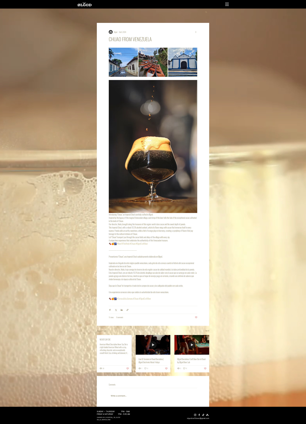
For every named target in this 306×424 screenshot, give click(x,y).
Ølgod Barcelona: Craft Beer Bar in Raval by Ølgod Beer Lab (191, 361)
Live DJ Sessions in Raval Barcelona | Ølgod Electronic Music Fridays (151, 361)
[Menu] (227, 4)
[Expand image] (123, 62)
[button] (206, 12)
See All (207, 330)
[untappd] (207, 415)
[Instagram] (195, 415)
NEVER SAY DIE (105, 339)
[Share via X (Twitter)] (116, 310)
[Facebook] (199, 415)
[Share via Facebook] (110, 310)
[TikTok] (203, 415)
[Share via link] (127, 310)
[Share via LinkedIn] (121, 310)
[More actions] (195, 32)
